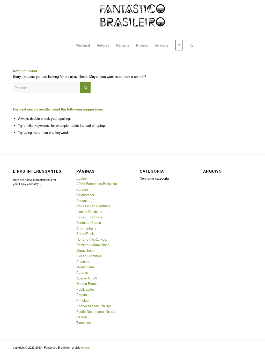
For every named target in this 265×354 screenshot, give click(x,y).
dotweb (85, 347)
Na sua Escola (87, 283)
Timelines (83, 322)
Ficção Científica (89, 255)
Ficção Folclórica (89, 217)
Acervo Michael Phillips (94, 305)
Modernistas (85, 266)
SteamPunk (85, 233)
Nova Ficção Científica (93, 205)
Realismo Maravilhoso (92, 244)
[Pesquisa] (189, 45)
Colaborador (85, 194)
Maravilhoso (85, 250)
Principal (82, 300)
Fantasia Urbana (88, 222)
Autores (82, 272)
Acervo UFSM (87, 278)
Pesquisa (83, 200)
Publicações (85, 289)
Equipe (81, 178)
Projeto (81, 294)
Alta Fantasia (86, 228)
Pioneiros (83, 261)
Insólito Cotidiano (89, 211)
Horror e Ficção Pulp (91, 239)
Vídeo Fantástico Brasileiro (96, 183)
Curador (82, 189)
